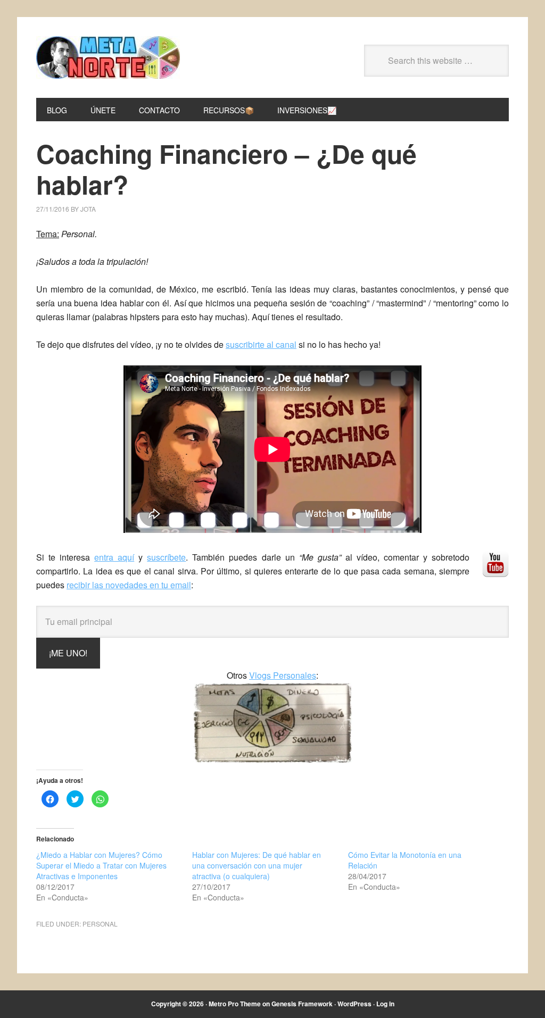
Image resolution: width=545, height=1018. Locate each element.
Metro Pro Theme (235, 1003)
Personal (100, 923)
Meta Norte (108, 57)
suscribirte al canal (261, 344)
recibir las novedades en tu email (129, 585)
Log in (385, 1003)
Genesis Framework (302, 1003)
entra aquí (114, 557)
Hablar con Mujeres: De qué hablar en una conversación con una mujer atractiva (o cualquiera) (256, 865)
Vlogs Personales (282, 675)
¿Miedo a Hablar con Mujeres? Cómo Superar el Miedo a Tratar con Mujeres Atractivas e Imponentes (101, 865)
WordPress (354, 1003)
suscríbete (166, 557)
